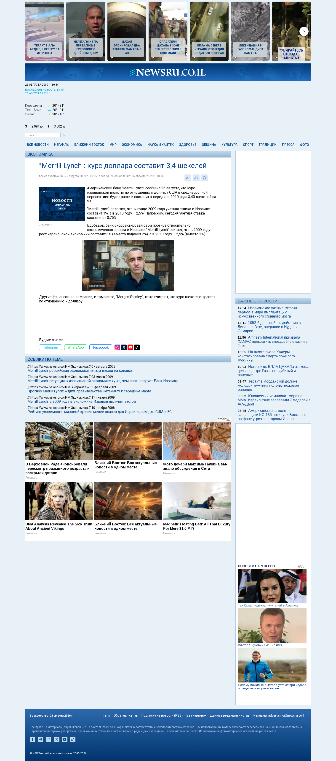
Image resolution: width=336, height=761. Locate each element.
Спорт (248, 145)
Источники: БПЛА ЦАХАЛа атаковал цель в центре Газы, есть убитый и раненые (274, 371)
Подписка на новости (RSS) (162, 715)
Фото (304, 145)
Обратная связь (126, 715)
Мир (113, 145)
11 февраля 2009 (103, 387)
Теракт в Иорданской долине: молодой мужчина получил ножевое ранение (268, 385)
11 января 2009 (103, 397)
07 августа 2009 (103, 366)
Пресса (288, 145)
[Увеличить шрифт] (196, 177)
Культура (229, 145)
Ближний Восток (89, 145)
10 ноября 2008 (103, 408)
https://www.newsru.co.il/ (48, 366)
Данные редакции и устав (230, 715)
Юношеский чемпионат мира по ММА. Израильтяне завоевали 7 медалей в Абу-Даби (274, 400)
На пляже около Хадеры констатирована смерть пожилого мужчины (266, 356)
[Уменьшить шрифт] (187, 177)
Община (209, 145)
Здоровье (187, 145)
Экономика (132, 145)
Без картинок (196, 715)
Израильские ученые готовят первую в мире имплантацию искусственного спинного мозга (267, 312)
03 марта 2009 (102, 377)
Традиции (268, 145)
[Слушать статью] (209, 177)
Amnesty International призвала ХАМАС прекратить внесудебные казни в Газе (273, 341)
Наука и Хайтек (160, 145)
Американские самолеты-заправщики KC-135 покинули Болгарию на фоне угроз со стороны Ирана (272, 415)
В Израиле (78, 387)
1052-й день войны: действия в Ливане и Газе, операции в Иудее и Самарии (269, 327)
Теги (106, 715)
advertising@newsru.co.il (286, 715)
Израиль (61, 145)
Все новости (38, 145)
